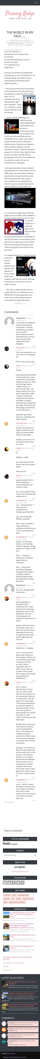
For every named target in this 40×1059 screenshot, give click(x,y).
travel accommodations (17, 902)
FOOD (14, 895)
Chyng (18, 448)
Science (20, 45)
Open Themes (21, 1057)
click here (6, 966)
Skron (18, 597)
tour (12, 899)
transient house (28, 899)
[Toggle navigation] (35, 3)
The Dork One (21, 423)
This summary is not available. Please (14, 963)
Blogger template (9, 1057)
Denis (18, 475)
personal (6, 899)
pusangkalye (20, 500)
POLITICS (12, 45)
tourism (18, 899)
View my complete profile (20, 871)
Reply (33, 346)
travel (5, 902)
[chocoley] (20, 348)
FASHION (6, 895)
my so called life (27, 42)
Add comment (9, 802)
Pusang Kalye (20, 13)
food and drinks (23, 895)
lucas (18, 365)
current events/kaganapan (18, 41)
